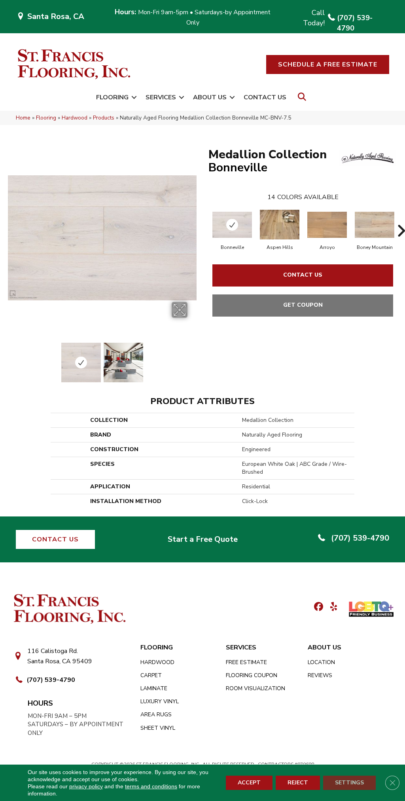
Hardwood (74, 117)
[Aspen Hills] (279, 224)
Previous (12, 359)
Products (103, 117)
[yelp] (331, 607)
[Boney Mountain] (374, 225)
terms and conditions (151, 786)
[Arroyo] (327, 225)
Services (161, 97)
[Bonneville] (232, 225)
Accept (249, 782)
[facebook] (317, 607)
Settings (349, 782)
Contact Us (265, 97)
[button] (327, 64)
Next (193, 359)
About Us (210, 97)
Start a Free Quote (203, 539)
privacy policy (86, 786)
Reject (298, 782)
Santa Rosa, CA (55, 16)
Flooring (112, 97)
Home (23, 117)
